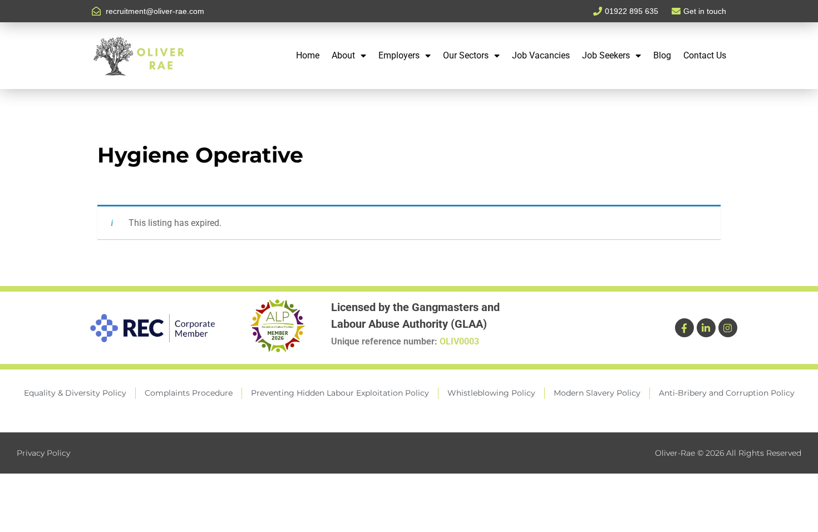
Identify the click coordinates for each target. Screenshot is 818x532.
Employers (399, 55)
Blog (662, 55)
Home (307, 55)
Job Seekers (606, 55)
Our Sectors (466, 55)
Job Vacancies (541, 55)
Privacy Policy (43, 453)
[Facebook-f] (684, 327)
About (343, 55)
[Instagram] (727, 327)
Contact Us (704, 55)
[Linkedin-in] (706, 327)
